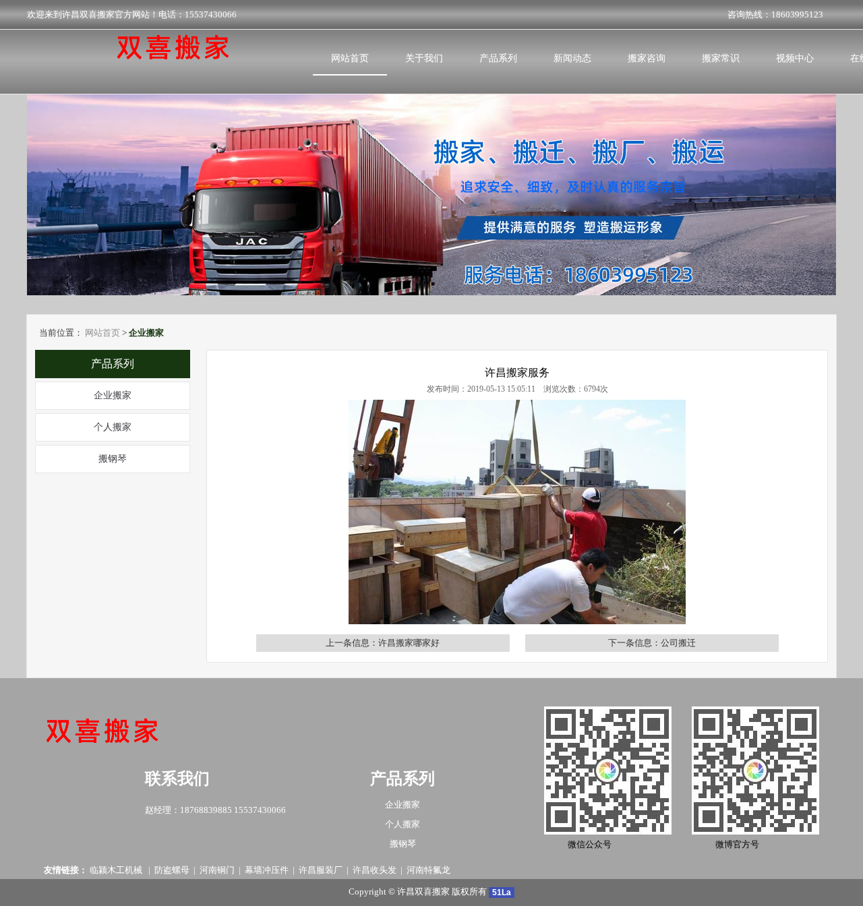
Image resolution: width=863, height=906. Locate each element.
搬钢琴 (112, 459)
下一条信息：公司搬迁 (652, 643)
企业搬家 (112, 395)
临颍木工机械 (117, 870)
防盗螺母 (171, 870)
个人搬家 (112, 427)
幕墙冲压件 (267, 870)
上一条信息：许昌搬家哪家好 (383, 643)
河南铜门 (217, 870)
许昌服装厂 (321, 870)
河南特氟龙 (428, 870)
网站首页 (102, 333)
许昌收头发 (374, 870)
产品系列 (112, 363)
